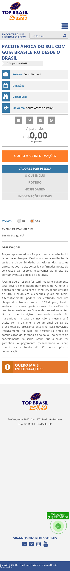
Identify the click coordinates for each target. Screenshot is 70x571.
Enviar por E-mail (18, 120)
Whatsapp (51, 120)
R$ (23, 220)
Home (62, 7)
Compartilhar (40, 120)
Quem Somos (57, 16)
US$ (37, 220)
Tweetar (29, 120)
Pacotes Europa (56, 24)
